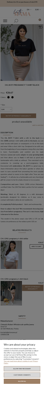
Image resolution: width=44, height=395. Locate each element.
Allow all (22, 381)
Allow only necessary (22, 369)
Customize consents (22, 375)
